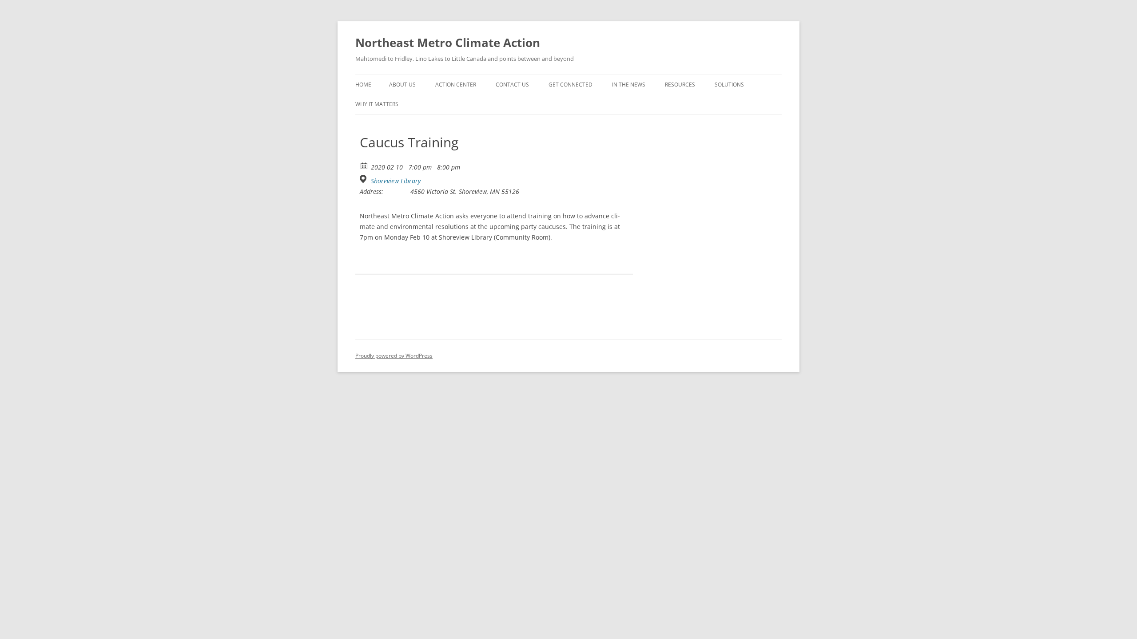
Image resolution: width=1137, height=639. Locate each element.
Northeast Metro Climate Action (447, 43)
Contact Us (512, 84)
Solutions (729, 84)
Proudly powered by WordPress (394, 355)
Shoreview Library (396, 181)
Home (363, 84)
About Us (402, 84)
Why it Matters (376, 104)
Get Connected (570, 84)
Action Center (455, 84)
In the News (628, 84)
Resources (680, 84)
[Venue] (364, 179)
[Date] (364, 165)
